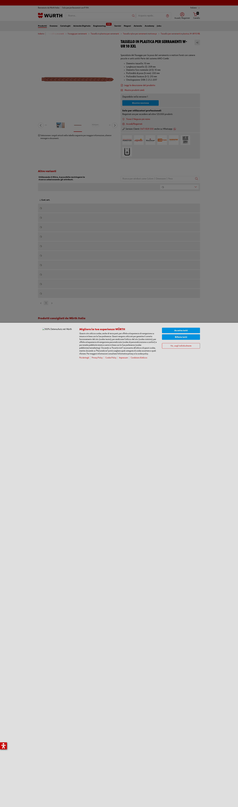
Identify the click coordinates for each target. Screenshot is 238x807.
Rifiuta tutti (181, 337)
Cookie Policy (110, 358)
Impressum (123, 358)
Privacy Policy (97, 358)
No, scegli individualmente (181, 346)
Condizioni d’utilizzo (139, 358)
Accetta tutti (181, 330)
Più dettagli (84, 358)
